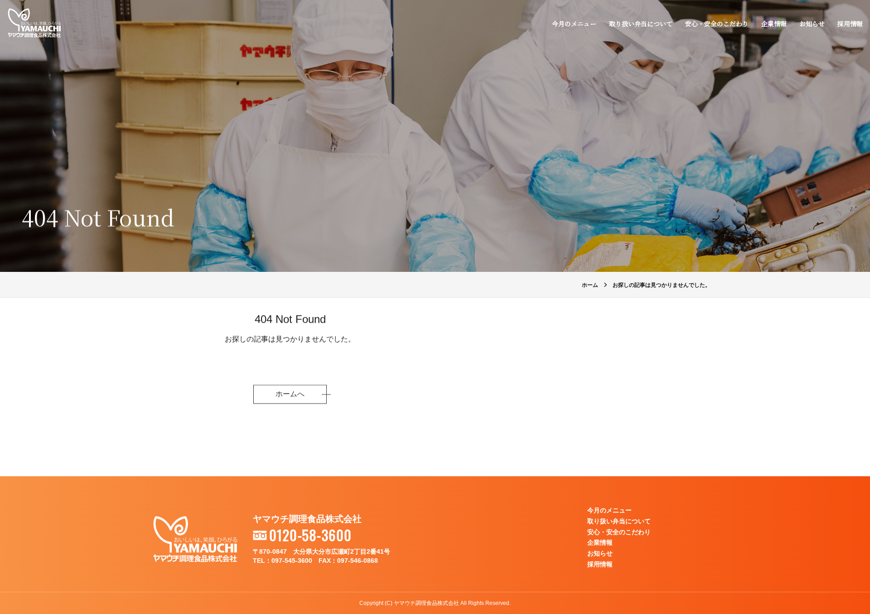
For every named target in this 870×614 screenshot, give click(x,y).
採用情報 (850, 23)
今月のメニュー (574, 23)
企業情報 (774, 23)
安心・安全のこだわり (717, 23)
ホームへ (290, 394)
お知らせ (812, 23)
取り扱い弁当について (640, 23)
